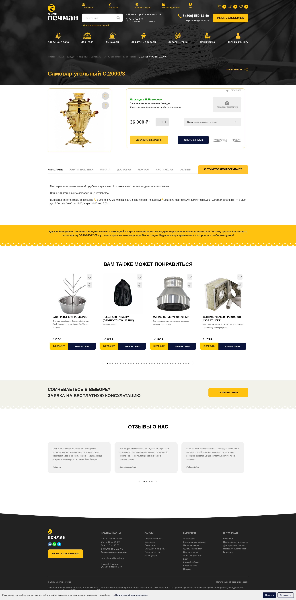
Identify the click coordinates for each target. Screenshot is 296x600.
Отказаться (285, 595)
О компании (87, 7)
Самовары (96, 56)
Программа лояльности (235, 548)
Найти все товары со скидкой (95, 25)
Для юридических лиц (234, 545)
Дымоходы (150, 545)
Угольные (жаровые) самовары (120, 56)
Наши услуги (151, 555)
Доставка (124, 169)
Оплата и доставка (171, 7)
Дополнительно (152, 552)
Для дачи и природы (77, 56)
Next (193, 363)
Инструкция (164, 169)
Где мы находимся (192, 548)
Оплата (105, 169)
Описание (55, 169)
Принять (269, 595)
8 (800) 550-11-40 (196, 16)
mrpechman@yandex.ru (197, 20)
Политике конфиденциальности (131, 595)
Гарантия (228, 552)
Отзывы (185, 169)
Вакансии (228, 538)
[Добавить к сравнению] (105, 105)
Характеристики (81, 169)
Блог (191, 7)
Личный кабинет (191, 562)
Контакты (113, 7)
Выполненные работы (194, 542)
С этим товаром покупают (223, 169)
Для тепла (150, 542)
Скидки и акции (142, 7)
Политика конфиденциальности (232, 582)
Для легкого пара (153, 538)
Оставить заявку (228, 392)
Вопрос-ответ (190, 565)
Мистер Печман (56, 56)
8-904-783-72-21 (106, 200)
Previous (103, 363)
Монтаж (143, 169)
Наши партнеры (191, 545)
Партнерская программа (235, 542)
